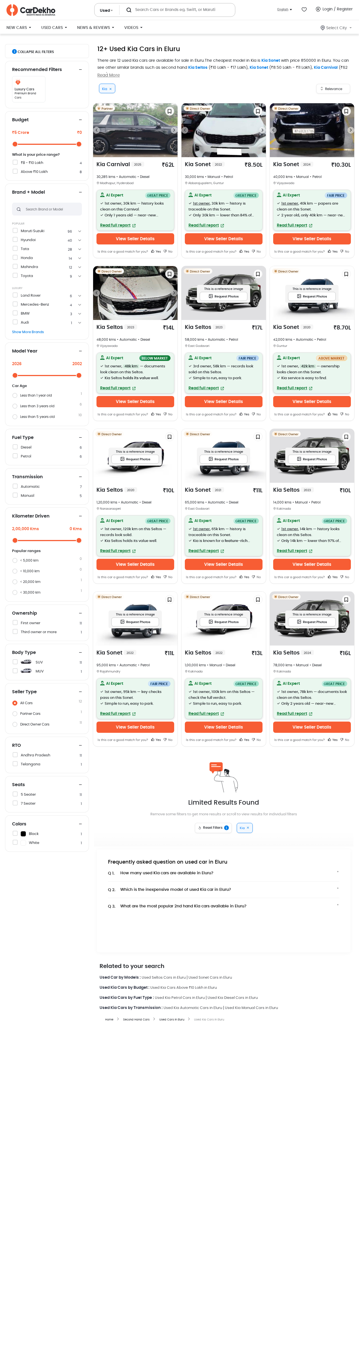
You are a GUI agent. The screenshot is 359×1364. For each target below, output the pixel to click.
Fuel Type (23, 437)
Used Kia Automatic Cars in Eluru (193, 1008)
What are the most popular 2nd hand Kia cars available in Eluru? (177, 906)
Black (34, 834)
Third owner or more (39, 632)
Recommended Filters (37, 69)
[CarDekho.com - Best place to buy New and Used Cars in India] (30, 10)
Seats (18, 784)
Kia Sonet (270, 61)
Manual (27, 496)
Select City (336, 28)
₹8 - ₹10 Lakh (32, 163)
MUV (40, 671)
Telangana (30, 764)
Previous (96, 130)
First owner (30, 623)
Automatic (30, 487)
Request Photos (227, 296)
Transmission (27, 477)
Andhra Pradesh (35, 755)
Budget (20, 120)
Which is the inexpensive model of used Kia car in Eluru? (169, 890)
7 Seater (28, 803)
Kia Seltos (198, 68)
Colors (19, 824)
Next (174, 130)
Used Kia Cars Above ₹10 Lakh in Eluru (183, 988)
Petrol (26, 456)
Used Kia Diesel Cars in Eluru (233, 998)
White (34, 843)
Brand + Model (28, 192)
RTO (16, 745)
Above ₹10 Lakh (34, 172)
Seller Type (24, 692)
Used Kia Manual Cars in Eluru (251, 1008)
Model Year (24, 351)
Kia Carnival (326, 68)
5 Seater (28, 795)
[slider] (15, 144)
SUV (39, 662)
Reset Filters (215, 828)
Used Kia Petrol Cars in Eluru (180, 998)
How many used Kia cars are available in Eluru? (160, 873)
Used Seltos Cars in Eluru (164, 977)
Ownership (24, 613)
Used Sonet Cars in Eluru (210, 977)
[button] (135, 210)
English (282, 9)
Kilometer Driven (31, 516)
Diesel (26, 447)
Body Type (24, 652)
